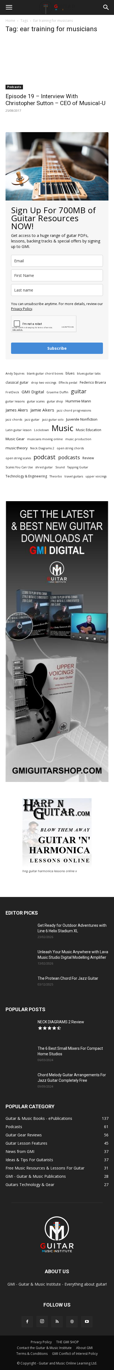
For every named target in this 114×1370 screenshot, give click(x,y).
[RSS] (57, 1321)
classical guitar (17, 382)
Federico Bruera (93, 382)
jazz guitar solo (53, 419)
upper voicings (96, 476)
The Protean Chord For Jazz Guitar (68, 978)
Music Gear (15, 438)
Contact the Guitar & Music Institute (44, 1347)
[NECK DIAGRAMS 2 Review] (19, 1028)
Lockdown (41, 430)
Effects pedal (68, 382)
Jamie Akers (42, 410)
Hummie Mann (78, 401)
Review (88, 458)
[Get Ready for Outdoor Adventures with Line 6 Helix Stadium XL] (19, 932)
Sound (60, 467)
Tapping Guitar (77, 467)
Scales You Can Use (19, 467)
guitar (78, 391)
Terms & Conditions (32, 1353)
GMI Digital (33, 391)
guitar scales (36, 401)
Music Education (88, 430)
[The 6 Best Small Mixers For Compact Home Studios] (19, 1055)
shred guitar (44, 467)
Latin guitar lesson (19, 430)
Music (62, 428)
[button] (9, 7)
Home (10, 20)
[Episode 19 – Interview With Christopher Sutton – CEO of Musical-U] (57, 64)
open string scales (18, 458)
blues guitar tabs (88, 373)
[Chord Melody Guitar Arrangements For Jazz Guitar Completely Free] (19, 1081)
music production (78, 439)
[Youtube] (86, 1321)
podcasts (69, 457)
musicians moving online (45, 439)
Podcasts (14, 87)
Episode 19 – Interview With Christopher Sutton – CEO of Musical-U (55, 99)
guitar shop (55, 401)
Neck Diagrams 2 (42, 448)
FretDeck (12, 392)
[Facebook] (27, 1321)
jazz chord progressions (74, 410)
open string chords (70, 448)
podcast (44, 457)
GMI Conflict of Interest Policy (75, 1353)
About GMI (84, 1347)
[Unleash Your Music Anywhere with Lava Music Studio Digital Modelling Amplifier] (19, 958)
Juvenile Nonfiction (81, 419)
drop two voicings (43, 382)
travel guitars (73, 476)
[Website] (71, 1321)
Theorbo (56, 476)
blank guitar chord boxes (45, 373)
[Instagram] (42, 1321)
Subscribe (57, 348)
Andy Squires (15, 373)
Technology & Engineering (26, 476)
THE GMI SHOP (67, 1342)
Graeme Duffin (57, 392)
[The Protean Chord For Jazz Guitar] (19, 985)
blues (70, 373)
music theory (17, 447)
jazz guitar (32, 419)
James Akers (17, 410)
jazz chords (14, 419)
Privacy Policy (21, 308)
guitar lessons (15, 401)
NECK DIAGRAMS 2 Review (61, 1022)
